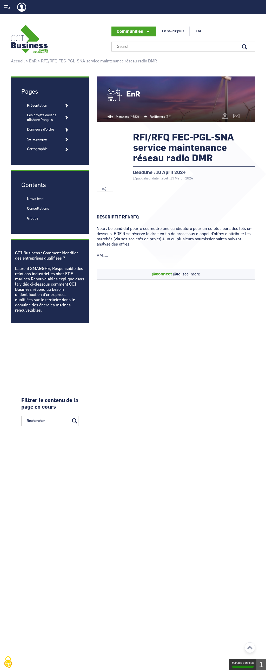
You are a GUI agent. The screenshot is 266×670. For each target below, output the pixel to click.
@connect (162, 274)
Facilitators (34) (160, 116)
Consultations (38, 208)
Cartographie (37, 149)
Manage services (243, 662)
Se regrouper (37, 139)
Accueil (18, 61)
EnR (33, 61)
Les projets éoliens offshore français (41, 117)
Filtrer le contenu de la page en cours (49, 404)
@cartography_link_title (225, 116)
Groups (32, 218)
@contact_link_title (236, 116)
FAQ (199, 31)
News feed (35, 199)
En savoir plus (173, 31)
